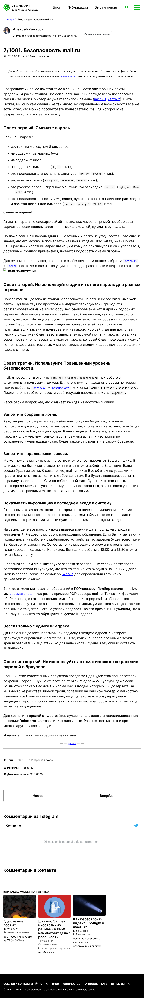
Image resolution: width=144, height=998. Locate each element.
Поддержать (97, 983)
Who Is (67, 574)
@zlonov (72, 743)
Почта (43, 983)
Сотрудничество (68, 983)
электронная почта (41, 760)
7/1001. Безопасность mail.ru (41, 50)
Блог (57, 7)
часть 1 (100, 99)
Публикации (78, 7)
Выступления (106, 7)
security (28, 767)
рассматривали (22, 594)
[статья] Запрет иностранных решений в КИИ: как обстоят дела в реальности (54, 929)
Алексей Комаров (28, 29)
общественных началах (59, 989)
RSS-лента (122, 983)
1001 (20, 760)
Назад (38, 796)
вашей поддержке (85, 989)
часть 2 (114, 99)
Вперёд (106, 796)
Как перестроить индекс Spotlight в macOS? (88, 923)
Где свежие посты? (13, 923)
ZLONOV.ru (25, 7)
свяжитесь (68, 76)
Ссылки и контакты (97, 34)
